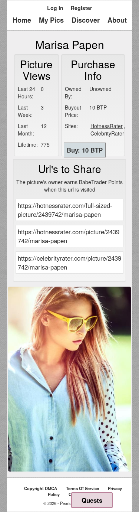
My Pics (51, 20)
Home (22, 20)
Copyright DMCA (40, 488)
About (117, 20)
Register (81, 8)
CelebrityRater (107, 133)
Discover (86, 20)
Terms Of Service (82, 488)
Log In (55, 8)
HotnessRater (106, 126)
